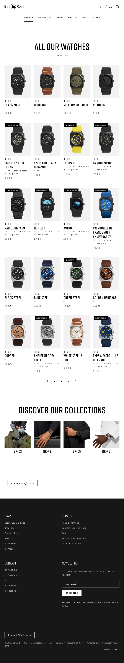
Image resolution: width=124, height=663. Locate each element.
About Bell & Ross (15, 522)
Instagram (12, 575)
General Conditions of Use (69, 643)
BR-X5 (98, 29)
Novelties (28, 29)
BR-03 (47, 29)
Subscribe (72, 593)
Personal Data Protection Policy (103, 643)
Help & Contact (70, 522)
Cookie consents (111, 649)
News (84, 17)
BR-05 (64, 29)
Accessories (44, 17)
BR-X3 (81, 29)
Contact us (11, 570)
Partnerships (12, 533)
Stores (96, 17)
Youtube (11, 585)
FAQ (64, 533)
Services (72, 17)
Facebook (12, 590)
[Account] (110, 6)
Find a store (73, 543)
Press (10, 548)
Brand (59, 17)
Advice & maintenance (74, 538)
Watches (28, 17)
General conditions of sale (38, 643)
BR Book (11, 543)
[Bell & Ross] (14, 6)
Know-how (9, 527)
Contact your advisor (74, 527)
